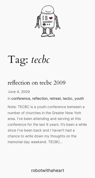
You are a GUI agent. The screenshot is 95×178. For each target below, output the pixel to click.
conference (20, 98)
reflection (40, 98)
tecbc (67, 98)
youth (79, 98)
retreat (55, 98)
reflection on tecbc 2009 (37, 83)
